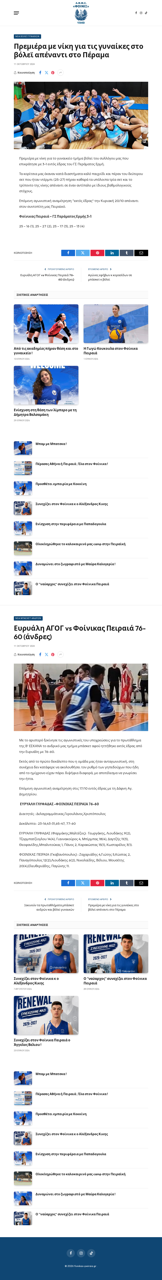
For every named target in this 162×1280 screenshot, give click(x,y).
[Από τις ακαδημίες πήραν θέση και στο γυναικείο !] (46, 323)
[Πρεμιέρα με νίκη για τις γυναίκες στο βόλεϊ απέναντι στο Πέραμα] (81, 115)
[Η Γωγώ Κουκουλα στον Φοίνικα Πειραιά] (116, 323)
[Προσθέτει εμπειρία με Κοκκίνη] (23, 488)
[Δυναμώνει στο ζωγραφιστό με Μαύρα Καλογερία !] (23, 568)
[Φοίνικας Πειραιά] (81, 13)
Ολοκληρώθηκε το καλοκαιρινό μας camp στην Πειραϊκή (81, 544)
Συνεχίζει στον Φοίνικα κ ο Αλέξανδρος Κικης (72, 504)
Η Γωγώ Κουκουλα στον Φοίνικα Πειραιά (111, 350)
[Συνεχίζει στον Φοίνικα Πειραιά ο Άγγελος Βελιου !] (46, 1015)
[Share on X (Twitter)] (46, 72)
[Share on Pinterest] (53, 72)
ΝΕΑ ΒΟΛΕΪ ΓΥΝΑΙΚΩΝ (27, 36)
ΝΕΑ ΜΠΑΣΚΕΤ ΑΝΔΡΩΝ (28, 618)
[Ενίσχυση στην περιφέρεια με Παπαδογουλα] (23, 528)
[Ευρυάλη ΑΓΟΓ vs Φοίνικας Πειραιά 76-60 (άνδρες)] (81, 697)
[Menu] (16, 13)
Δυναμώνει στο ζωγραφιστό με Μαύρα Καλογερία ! (75, 564)
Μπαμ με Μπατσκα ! (51, 444)
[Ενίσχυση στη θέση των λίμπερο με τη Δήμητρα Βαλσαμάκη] (46, 385)
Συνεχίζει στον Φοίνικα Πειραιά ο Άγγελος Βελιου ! (42, 1042)
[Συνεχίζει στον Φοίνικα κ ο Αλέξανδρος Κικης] (23, 508)
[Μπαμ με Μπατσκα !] (23, 448)
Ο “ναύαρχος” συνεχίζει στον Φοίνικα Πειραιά (72, 584)
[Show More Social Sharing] (60, 72)
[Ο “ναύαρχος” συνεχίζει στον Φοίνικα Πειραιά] (23, 588)
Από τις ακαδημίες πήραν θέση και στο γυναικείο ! (46, 350)
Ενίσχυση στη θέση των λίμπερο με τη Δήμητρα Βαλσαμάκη (45, 412)
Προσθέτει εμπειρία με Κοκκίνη (61, 484)
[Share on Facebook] (40, 72)
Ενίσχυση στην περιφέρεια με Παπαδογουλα (71, 524)
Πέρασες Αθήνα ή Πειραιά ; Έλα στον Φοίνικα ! (72, 464)
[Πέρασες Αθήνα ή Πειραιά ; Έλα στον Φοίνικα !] (23, 468)
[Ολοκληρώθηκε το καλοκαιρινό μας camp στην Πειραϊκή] (23, 548)
